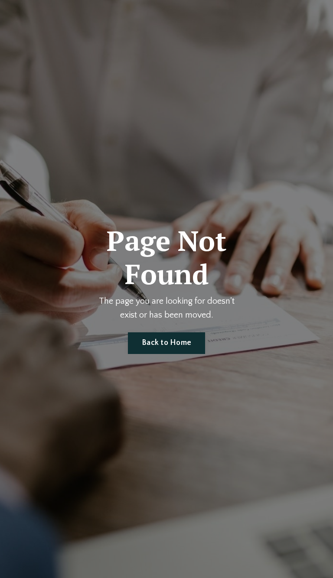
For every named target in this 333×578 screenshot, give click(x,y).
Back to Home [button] (166, 342)
